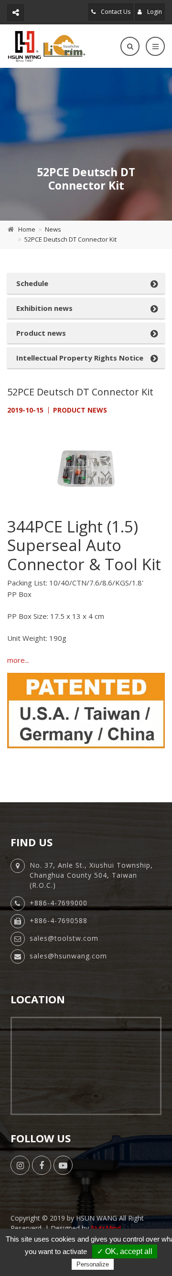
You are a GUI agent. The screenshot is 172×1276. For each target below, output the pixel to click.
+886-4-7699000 (58, 902)
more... (18, 660)
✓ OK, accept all (124, 1251)
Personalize (92, 1264)
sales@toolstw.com (64, 938)
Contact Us (114, 12)
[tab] (86, 283)
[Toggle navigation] (155, 46)
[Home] (46, 46)
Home (26, 229)
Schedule (32, 283)
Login (154, 12)
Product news (41, 333)
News (53, 229)
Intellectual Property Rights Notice (79, 357)
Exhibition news (44, 308)
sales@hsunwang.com (68, 955)
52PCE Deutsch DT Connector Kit (70, 239)
